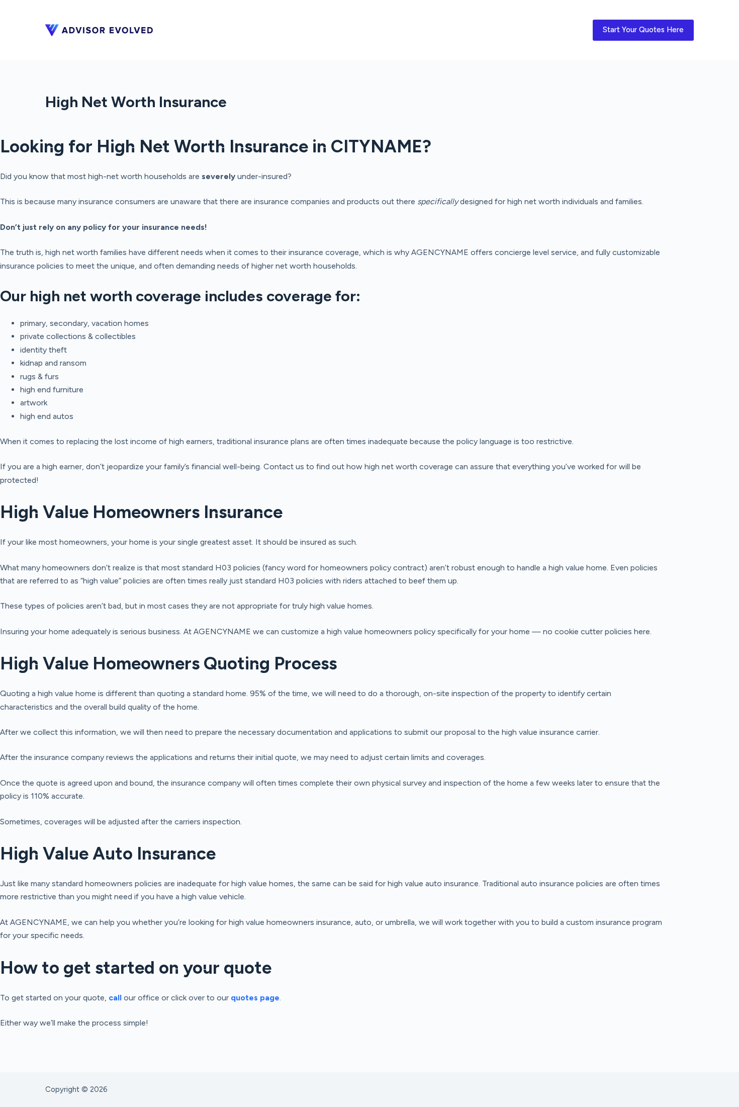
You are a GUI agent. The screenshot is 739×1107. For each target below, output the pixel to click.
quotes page (255, 997)
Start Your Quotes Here (643, 29)
